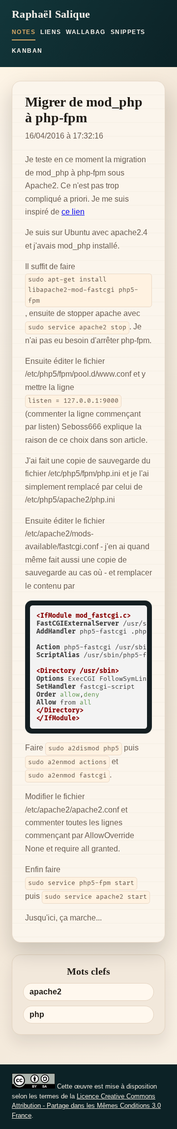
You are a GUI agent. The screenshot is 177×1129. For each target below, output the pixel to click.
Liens (50, 32)
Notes (23, 32)
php (37, 1014)
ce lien (73, 212)
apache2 (45, 992)
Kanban (27, 50)
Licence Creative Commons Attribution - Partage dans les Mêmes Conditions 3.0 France (86, 1106)
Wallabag (86, 32)
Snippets (128, 32)
